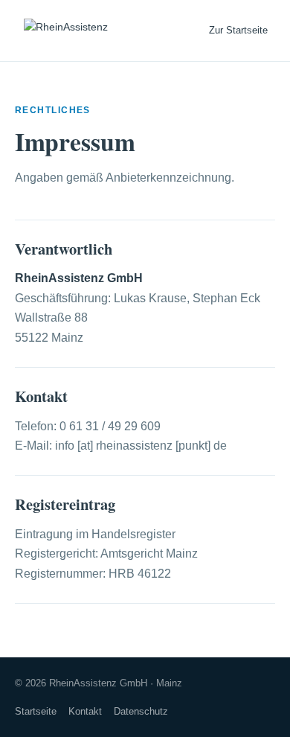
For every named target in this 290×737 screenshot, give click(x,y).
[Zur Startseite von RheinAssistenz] (66, 30)
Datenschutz (141, 711)
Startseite (36, 711)
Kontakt (85, 711)
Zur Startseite (238, 30)
